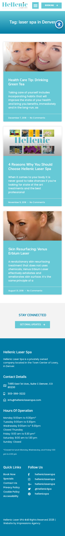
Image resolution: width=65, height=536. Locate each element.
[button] (35, 5)
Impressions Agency (28, 523)
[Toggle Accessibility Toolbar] (59, 24)
